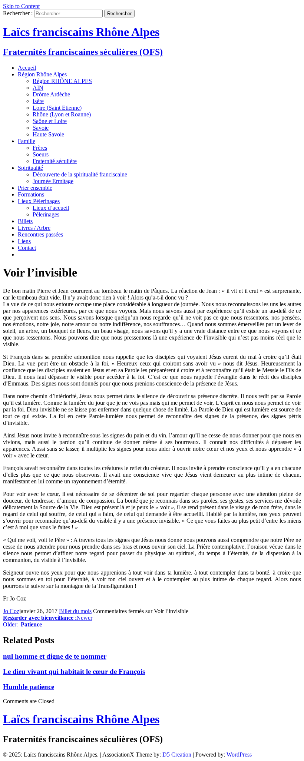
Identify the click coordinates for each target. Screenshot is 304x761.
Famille (26, 141)
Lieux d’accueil (51, 208)
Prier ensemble (35, 188)
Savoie (41, 128)
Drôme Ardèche (51, 94)
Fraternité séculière (55, 161)
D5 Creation (176, 754)
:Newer (47, 618)
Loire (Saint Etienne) (57, 108)
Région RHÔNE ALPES (62, 81)
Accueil (27, 67)
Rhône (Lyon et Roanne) (62, 114)
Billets (25, 221)
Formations (31, 194)
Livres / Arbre (34, 228)
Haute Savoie (48, 134)
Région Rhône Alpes (42, 74)
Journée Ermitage (53, 181)
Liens (24, 241)
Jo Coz (11, 611)
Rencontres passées (40, 234)
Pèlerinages (46, 214)
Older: (22, 624)
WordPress (239, 754)
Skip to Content (21, 6)
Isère (38, 101)
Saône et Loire (50, 121)
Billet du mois (75, 611)
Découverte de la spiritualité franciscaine (80, 174)
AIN (38, 88)
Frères (40, 148)
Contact (27, 248)
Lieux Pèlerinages (39, 201)
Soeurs (41, 154)
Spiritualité (30, 168)
